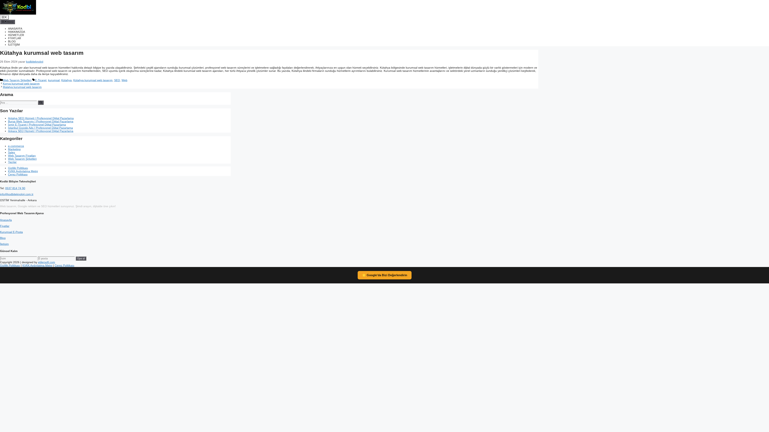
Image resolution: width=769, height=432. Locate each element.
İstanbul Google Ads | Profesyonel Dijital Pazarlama (40, 127)
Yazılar (12, 162)
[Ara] (41, 102)
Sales (11, 152)
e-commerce (16, 146)
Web (124, 80)
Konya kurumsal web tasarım (21, 83)
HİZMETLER (16, 35)
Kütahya (66, 80)
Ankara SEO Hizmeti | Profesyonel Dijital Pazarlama (40, 131)
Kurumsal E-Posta (11, 232)
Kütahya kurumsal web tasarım (93, 80)
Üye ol (81, 258)
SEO (117, 80)
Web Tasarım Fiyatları (22, 155)
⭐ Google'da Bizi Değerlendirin (384, 275)
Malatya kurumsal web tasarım (22, 87)
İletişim (4, 244)
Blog (3, 238)
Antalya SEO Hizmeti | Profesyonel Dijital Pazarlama (41, 118)
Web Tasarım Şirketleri (17, 80)
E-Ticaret (40, 80)
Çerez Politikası (18, 174)
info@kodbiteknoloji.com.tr (16, 194)
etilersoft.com (46, 262)
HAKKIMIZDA (16, 31)
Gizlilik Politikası (18, 168)
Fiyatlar (4, 226)
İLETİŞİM (14, 44)
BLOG (12, 41)
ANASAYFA (15, 28)
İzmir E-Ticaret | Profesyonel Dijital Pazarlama (37, 124)
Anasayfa (6, 220)
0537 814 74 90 (15, 188)
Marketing (14, 149)
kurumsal (54, 80)
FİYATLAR (14, 38)
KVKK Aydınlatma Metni (23, 171)
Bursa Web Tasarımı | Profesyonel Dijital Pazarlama (40, 121)
